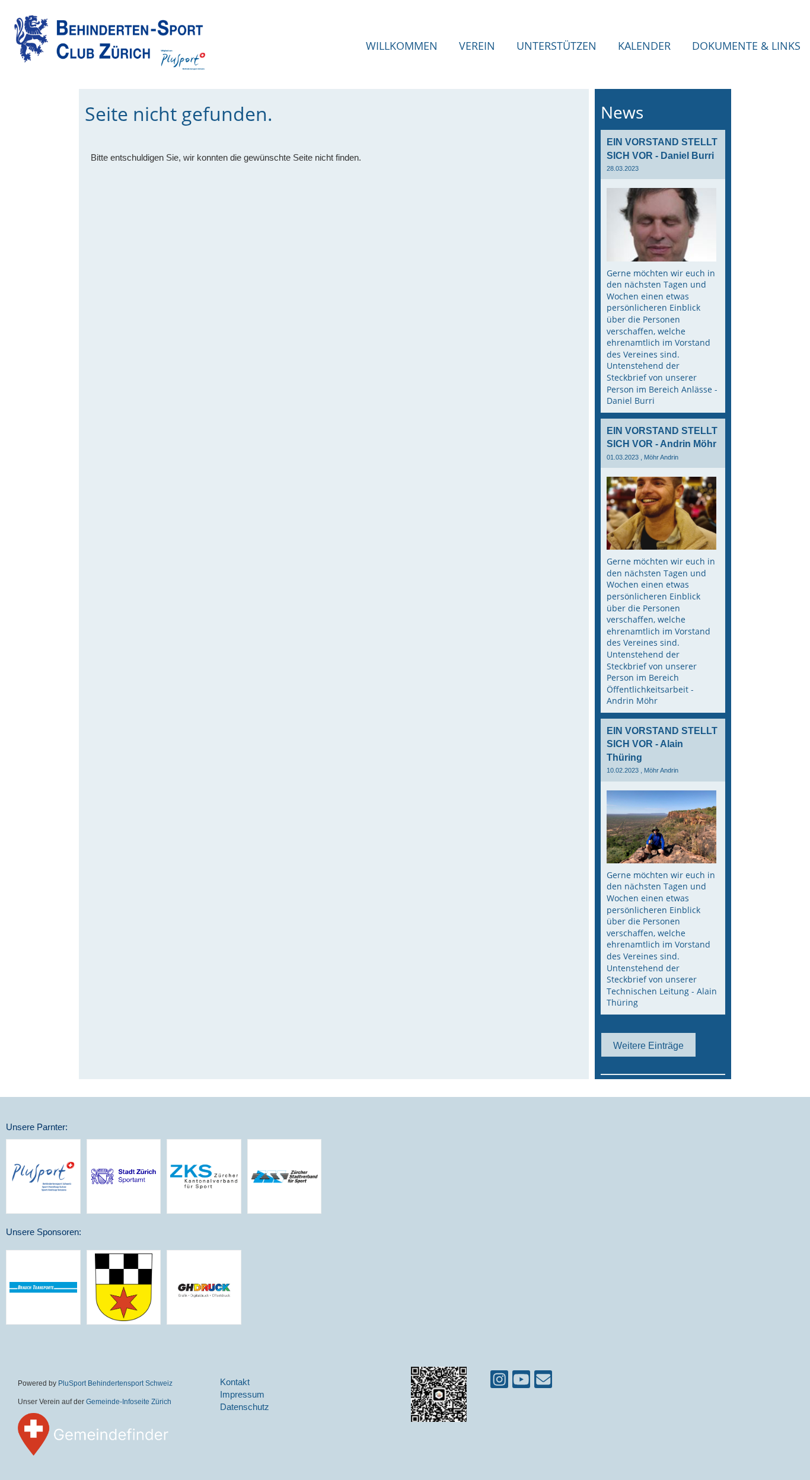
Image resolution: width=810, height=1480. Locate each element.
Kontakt (235, 1382)
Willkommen (402, 46)
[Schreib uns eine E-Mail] (543, 1381)
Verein (477, 46)
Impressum (242, 1394)
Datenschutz (244, 1407)
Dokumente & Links (746, 46)
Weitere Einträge (648, 1045)
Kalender (644, 46)
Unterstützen (556, 46)
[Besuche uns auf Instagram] (499, 1381)
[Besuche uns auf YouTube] (521, 1381)
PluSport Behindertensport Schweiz (115, 1383)
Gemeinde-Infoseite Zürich (128, 1401)
